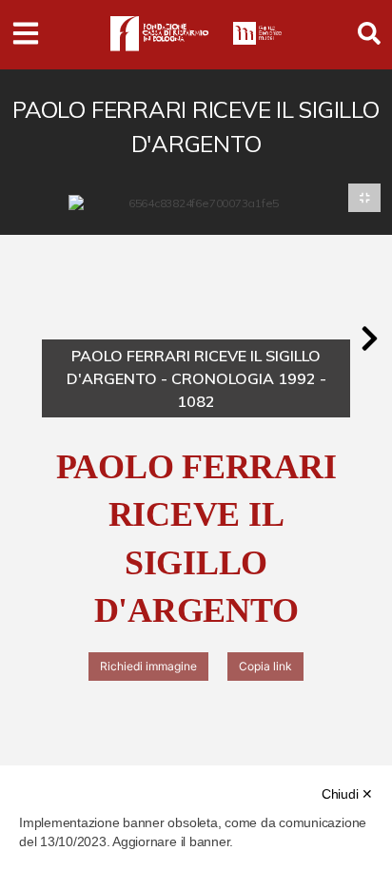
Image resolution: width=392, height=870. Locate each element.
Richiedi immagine (148, 666)
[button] (369, 338)
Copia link (265, 666)
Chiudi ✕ (347, 794)
